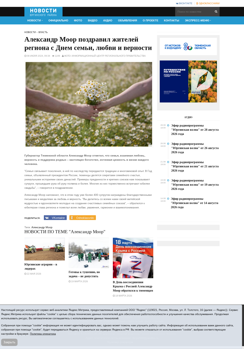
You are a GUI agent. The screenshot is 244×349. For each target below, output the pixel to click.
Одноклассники (209, 3)
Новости (30, 32)
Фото (78, 20)
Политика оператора (43, 333)
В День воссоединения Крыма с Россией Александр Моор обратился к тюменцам (133, 286)
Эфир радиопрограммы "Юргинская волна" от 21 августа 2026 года (195, 166)
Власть (43, 32)
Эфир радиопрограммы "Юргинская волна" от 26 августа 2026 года (195, 148)
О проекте (150, 20)
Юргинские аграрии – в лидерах (40, 266)
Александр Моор (41, 227)
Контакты (171, 20)
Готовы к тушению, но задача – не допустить (84, 274)
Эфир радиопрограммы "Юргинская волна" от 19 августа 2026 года (195, 184)
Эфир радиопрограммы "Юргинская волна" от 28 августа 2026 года (195, 129)
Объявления (127, 20)
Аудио (107, 20)
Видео (92, 20)
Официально (58, 20)
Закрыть (9, 342)
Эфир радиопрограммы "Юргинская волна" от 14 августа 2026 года (194, 203)
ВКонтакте (185, 3)
